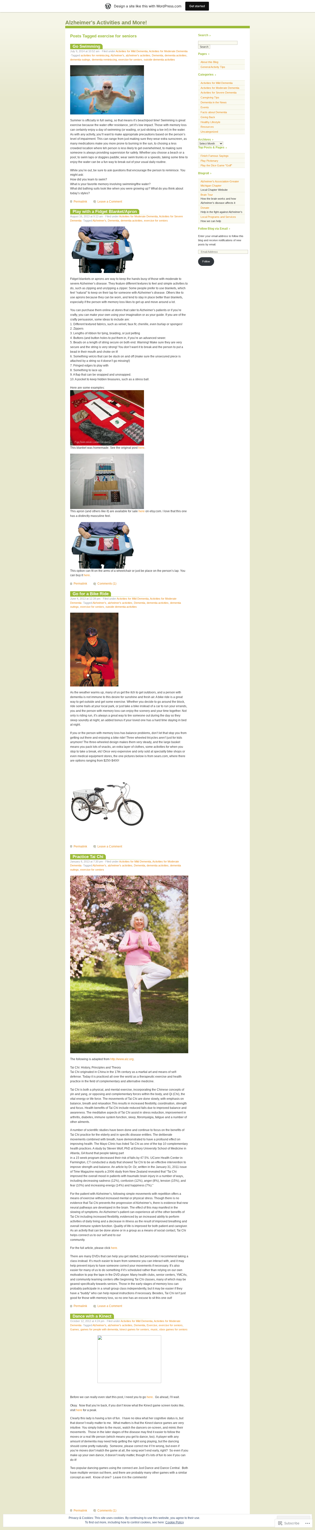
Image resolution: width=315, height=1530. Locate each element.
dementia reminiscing (104, 59)
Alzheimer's (117, 55)
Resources (207, 126)
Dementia (157, 55)
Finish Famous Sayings (215, 155)
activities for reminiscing (95, 55)
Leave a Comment (109, 201)
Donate (205, 207)
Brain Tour (207, 194)
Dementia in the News (214, 102)
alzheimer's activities (138, 55)
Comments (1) (106, 583)
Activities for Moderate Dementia (168, 51)
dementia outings (80, 59)
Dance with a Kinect (92, 1316)
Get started (197, 6)
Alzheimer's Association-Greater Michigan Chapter (220, 183)
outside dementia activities (159, 59)
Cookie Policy (174, 1522)
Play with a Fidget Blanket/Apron (105, 211)
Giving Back (208, 117)
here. (114, 1248)
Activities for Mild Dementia (132, 51)
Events (205, 107)
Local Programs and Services (218, 216)
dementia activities (176, 55)
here (141, 447)
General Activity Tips (213, 66)
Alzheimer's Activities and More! (106, 22)
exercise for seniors (130, 59)
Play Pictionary (209, 160)
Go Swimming (86, 46)
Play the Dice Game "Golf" (216, 165)
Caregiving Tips (210, 97)
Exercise (152, 1325)
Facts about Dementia (214, 112)
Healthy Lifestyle (210, 122)
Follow (206, 261)
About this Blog (209, 62)
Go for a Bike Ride (91, 593)
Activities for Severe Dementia (218, 92)
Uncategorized (209, 131)
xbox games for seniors (173, 1329)
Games (74, 1329)
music (154, 1329)
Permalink (80, 201)
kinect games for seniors (134, 1329)
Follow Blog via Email (213, 228)
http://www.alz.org (122, 1059)
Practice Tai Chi (88, 856)
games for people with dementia (99, 1329)
